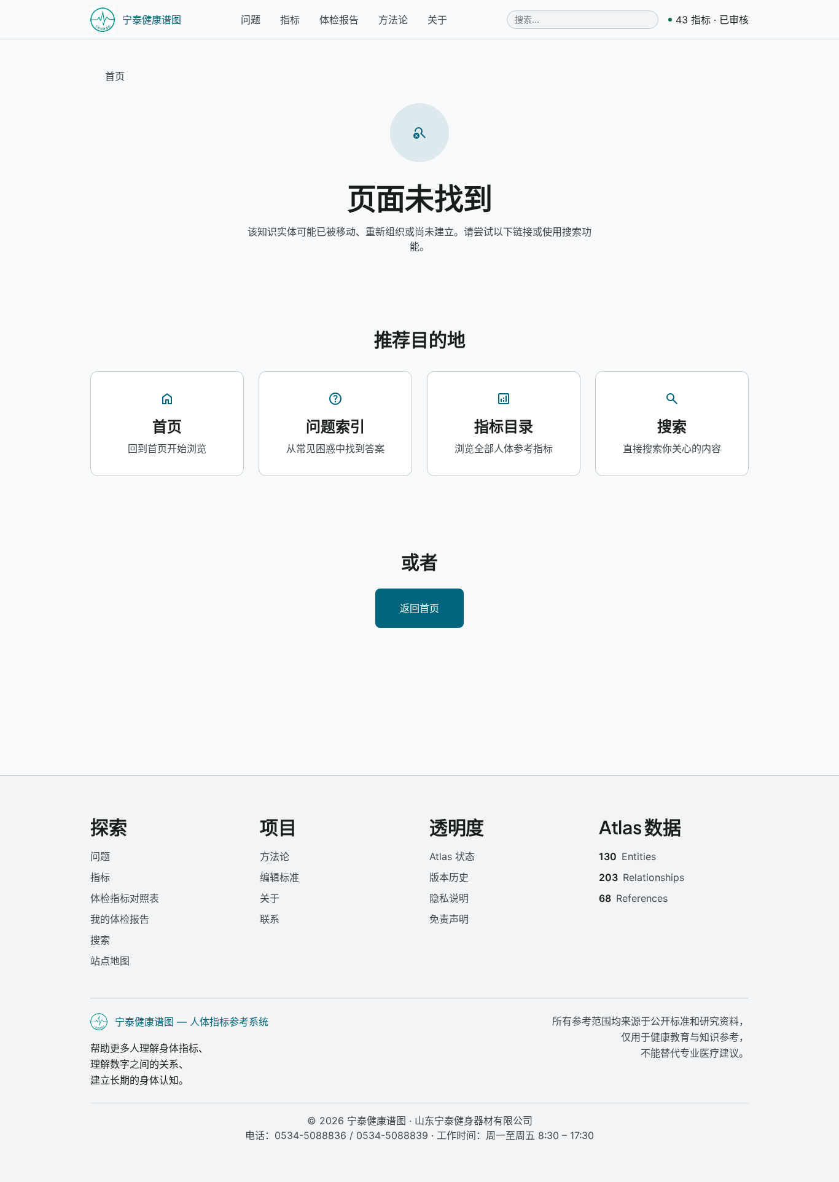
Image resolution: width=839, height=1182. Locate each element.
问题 (250, 20)
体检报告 (339, 20)
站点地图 (110, 961)
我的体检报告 (119, 919)
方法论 (393, 20)
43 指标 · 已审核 (712, 20)
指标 (290, 20)
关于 (437, 20)
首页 (115, 76)
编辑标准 (279, 877)
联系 (269, 919)
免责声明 (449, 919)
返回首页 (419, 607)
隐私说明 (449, 898)
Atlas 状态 (452, 856)
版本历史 (449, 877)
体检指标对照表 (124, 898)
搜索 (100, 940)
